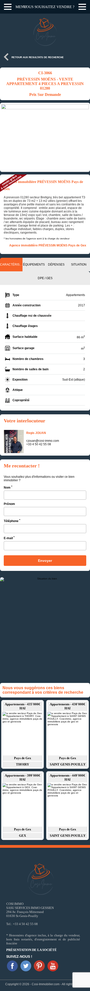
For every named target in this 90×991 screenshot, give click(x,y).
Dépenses (56, 264)
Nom (8, 487)
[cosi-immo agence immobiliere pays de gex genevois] (12, 966)
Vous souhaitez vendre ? (48, 7)
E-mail (9, 538)
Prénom (9, 504)
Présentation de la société (31, 950)
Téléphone (12, 521)
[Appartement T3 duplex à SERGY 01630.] (68, 733)
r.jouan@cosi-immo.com (42, 441)
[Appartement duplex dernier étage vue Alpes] (22, 733)
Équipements (34, 264)
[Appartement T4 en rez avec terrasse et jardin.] (68, 804)
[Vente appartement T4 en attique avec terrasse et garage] (22, 804)
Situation (78, 264)
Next (84, 137)
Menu (21, 7)
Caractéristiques (11, 264)
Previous (6, 137)
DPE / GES (45, 278)
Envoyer (45, 561)
